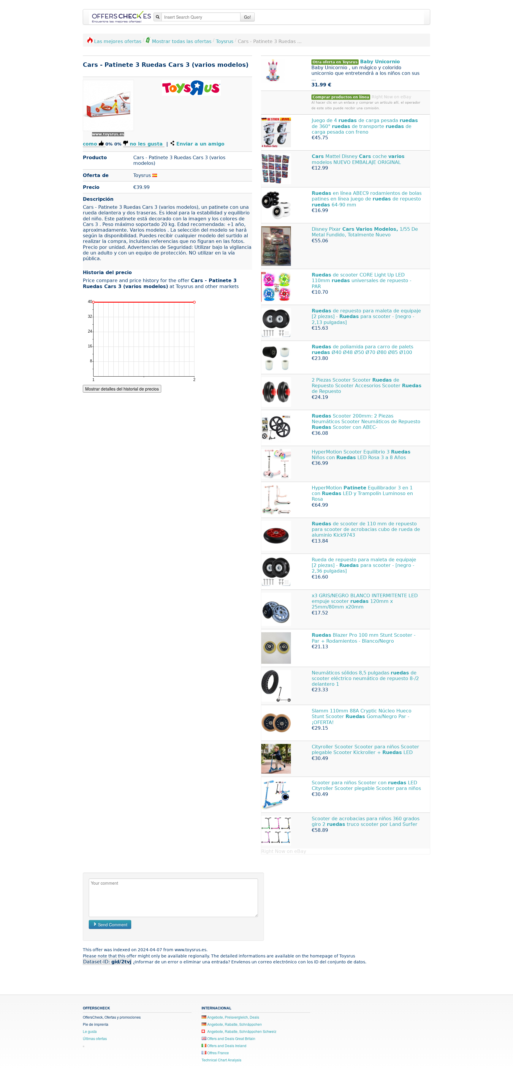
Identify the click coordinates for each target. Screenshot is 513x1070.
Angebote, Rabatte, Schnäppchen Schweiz (241, 1031)
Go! (247, 17)
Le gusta (90, 1031)
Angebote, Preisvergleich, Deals (232, 1017)
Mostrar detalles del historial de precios (122, 389)
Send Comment (112, 924)
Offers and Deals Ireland (226, 1045)
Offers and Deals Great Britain (230, 1038)
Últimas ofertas (95, 1038)
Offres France (217, 1052)
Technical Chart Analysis (221, 1059)
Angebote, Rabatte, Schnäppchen (234, 1024)
